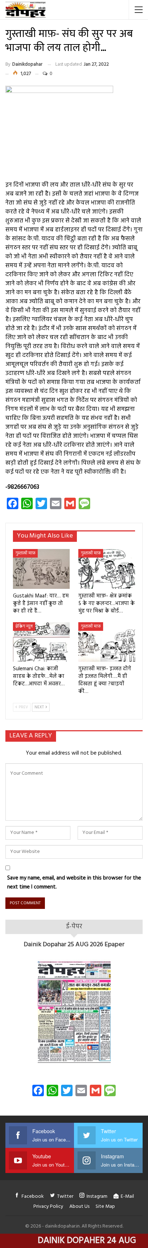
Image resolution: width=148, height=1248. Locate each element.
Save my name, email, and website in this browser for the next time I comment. (74, 883)
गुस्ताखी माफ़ (25, 553)
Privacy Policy (48, 1206)
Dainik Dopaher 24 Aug (70, 1241)
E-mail (127, 1196)
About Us (79, 1206)
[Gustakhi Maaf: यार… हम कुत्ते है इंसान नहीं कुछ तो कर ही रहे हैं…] (41, 569)
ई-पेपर (74, 926)
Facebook (33, 1196)
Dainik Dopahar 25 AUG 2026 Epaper (74, 944)
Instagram (97, 1196)
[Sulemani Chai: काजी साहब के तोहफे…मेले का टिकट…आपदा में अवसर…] (41, 642)
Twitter (65, 1196)
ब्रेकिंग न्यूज (24, 626)
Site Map (105, 1206)
